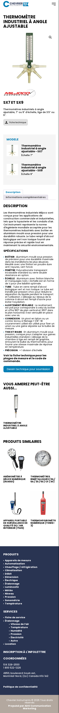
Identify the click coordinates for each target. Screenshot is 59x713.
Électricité (17, 637)
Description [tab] (13, 192)
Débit (8, 574)
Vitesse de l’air (20, 624)
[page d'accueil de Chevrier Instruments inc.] (16, 4)
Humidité (16, 631)
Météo (9, 590)
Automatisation (15, 564)
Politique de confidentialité (20, 686)
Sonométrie (12, 600)
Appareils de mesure (18, 560)
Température (13, 603)
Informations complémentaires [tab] (26, 197)
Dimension (11, 577)
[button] (50, 37)
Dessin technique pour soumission (28, 369)
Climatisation (13, 570)
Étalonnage (12, 584)
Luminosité (12, 587)
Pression (10, 597)
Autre (14, 641)
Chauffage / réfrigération (21, 567)
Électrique (11, 580)
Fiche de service (15, 617)
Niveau (9, 593)
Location (10, 644)
